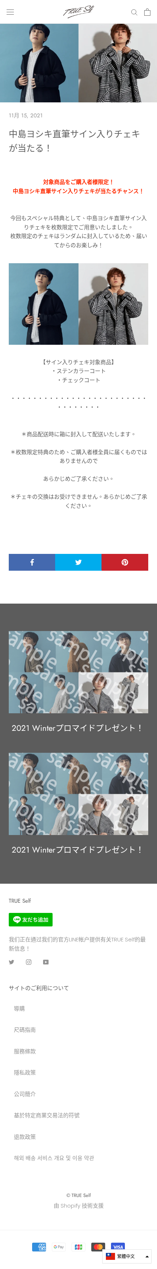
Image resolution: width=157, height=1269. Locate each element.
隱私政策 (25, 1072)
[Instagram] (28, 961)
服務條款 (25, 1051)
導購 (19, 1008)
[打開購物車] (147, 12)
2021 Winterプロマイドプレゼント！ (78, 728)
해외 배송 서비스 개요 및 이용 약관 (54, 1158)
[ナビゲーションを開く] (10, 12)
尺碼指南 (25, 1030)
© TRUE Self (78, 1195)
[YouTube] (46, 961)
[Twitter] (11, 961)
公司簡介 (25, 1094)
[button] (127, 1256)
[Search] (134, 12)
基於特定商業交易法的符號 (47, 1115)
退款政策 (25, 1137)
